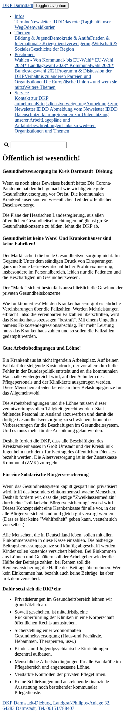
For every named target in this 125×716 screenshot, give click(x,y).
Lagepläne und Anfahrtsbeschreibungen (42, 122)
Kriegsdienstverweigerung (67, 43)
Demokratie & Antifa (70, 38)
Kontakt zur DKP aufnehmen (32, 101)
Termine (22, 21)
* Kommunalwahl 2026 (88, 65)
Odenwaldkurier (39, 27)
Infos (19, 16)
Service (22, 92)
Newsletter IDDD (47, 21)
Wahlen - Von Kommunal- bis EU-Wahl (53, 59)
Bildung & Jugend (32, 38)
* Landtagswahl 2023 (45, 65)
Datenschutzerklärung (35, 114)
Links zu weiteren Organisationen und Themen (55, 128)
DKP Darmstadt (17, 5)
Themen (22, 32)
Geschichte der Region (52, 49)
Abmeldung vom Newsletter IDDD (84, 109)
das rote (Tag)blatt (82, 21)
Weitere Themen (40, 87)
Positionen (25, 54)
